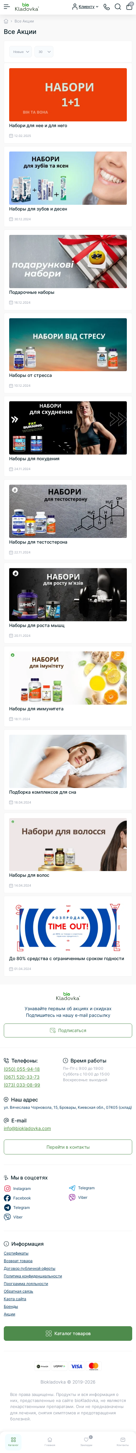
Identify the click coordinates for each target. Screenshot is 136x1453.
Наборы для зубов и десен (38, 208)
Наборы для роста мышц (37, 625)
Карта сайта (15, 1298)
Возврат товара (18, 1260)
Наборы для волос (29, 875)
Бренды (11, 1306)
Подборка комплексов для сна (42, 792)
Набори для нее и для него (38, 125)
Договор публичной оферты (29, 1268)
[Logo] (27, 7)
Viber (82, 1197)
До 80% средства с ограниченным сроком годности (66, 958)
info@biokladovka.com (27, 1128)
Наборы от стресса (30, 375)
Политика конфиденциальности (33, 1276)
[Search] (118, 6)
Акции (9, 1314)
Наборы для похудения (34, 458)
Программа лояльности (26, 1283)
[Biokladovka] (68, 996)
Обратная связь (18, 1291)
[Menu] (7, 6)
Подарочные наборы (31, 292)
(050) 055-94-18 (22, 1069)
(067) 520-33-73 (22, 1077)
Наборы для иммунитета (36, 708)
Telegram (86, 1187)
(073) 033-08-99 (22, 1085)
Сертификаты (16, 1253)
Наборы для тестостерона (38, 542)
